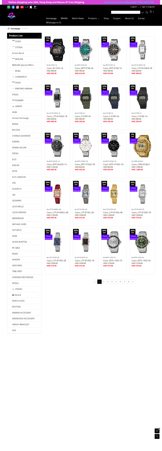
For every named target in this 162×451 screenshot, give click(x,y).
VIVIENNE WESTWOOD (22, 277)
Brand (18, 295)
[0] (150, 12)
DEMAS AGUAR (19, 148)
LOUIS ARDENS (19, 212)
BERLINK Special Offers (23, 65)
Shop (106, 18)
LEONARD (16, 201)
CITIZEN (18, 47)
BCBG (18, 71)
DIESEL (15, 153)
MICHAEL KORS (19, 224)
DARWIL (16, 142)
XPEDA (15, 283)
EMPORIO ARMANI (23, 89)
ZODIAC (18, 289)
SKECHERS (17, 265)
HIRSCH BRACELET (20, 324)
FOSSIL (15, 95)
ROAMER (19, 100)
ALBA (14, 112)
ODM (14, 236)
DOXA (18, 83)
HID (14, 183)
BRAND (64, 18)
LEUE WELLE (18, 207)
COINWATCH (21, 77)
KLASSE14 (16, 189)
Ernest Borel (18, 53)
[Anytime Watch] (23, 15)
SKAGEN (16, 260)
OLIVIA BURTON (19, 242)
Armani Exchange (20, 118)
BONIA (15, 124)
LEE (13, 195)
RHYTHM (16, 307)
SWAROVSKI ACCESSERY (23, 318)
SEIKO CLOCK (18, 301)
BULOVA (16, 130)
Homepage (51, 18)
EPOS (14, 171)
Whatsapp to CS (53, 22)
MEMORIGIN (18, 218)
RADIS (15, 254)
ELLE (14, 159)
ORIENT (18, 106)
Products (92, 18)
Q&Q (17, 248)
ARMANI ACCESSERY (21, 313)
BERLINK (19, 59)
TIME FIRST (17, 271)
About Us (129, 18)
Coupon (117, 18)
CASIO (18, 41)
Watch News (78, 18)
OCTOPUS (17, 230)
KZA (14, 330)
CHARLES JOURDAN (21, 136)
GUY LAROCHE (19, 177)
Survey (141, 18)
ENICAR (15, 165)
